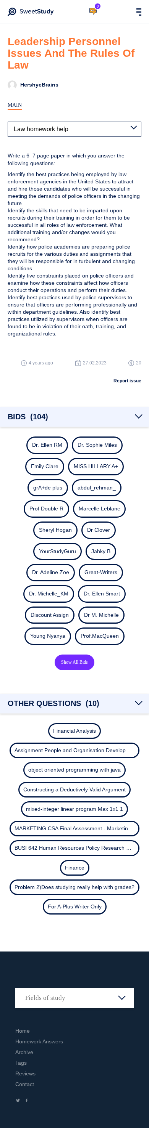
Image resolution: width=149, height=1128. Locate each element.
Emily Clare (44, 466)
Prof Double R (46, 508)
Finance (74, 868)
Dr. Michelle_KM (48, 593)
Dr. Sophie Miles (97, 445)
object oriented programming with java (74, 770)
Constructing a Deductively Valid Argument (74, 789)
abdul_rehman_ (97, 488)
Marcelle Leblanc (99, 508)
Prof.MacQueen (100, 636)
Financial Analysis (74, 731)
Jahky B (100, 551)
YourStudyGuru (57, 551)
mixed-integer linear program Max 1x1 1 (74, 809)
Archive (24, 1052)
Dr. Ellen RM (47, 445)
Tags (21, 1063)
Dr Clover (98, 530)
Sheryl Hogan (55, 530)
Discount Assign (50, 615)
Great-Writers (100, 572)
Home (22, 1031)
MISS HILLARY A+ (96, 466)
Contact (24, 1084)
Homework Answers (39, 1041)
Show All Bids (74, 662)
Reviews (25, 1073)
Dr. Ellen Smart (102, 593)
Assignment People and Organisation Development (76, 750)
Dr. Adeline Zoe (50, 572)
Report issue (127, 380)
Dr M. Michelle (101, 615)
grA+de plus (47, 488)
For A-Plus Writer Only (75, 906)
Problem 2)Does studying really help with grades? (74, 887)
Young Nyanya (47, 636)
